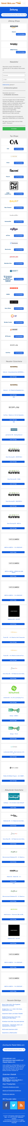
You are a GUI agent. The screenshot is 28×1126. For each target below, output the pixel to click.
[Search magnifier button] (25, 15)
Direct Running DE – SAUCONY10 (14, 501)
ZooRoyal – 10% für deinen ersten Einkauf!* (14, 802)
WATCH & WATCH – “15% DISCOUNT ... (13, 547)
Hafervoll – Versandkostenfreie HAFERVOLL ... (14, 372)
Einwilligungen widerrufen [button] (9, 1094)
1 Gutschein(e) (19, 249)
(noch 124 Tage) (13, 461)
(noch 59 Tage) (13, 624)
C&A (8, 148)
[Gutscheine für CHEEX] (14, 288)
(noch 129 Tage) (13, 376)
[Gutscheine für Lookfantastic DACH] (14, 746)
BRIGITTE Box (14, 49)
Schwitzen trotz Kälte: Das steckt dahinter (13, 1021)
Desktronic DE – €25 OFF (14, 619)
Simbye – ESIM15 (14, 715)
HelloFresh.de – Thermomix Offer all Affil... (14, 914)
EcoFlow (8, 352)
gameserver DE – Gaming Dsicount (14, 435)
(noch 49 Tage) (13, 919)
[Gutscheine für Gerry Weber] (14, 302)
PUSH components (8, 193)
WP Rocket (8, 336)
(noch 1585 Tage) (13, 419)
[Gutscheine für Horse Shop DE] (14, 668)
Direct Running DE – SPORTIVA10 (14, 457)
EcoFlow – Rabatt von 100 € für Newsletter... (14, 415)
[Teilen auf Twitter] (13, 1105)
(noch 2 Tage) (13, 807)
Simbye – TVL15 (14, 734)
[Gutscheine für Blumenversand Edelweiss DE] (14, 851)
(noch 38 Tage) (13, 862)
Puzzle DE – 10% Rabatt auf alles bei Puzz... (13, 655)
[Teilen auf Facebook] (6, 1105)
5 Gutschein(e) (19, 294)
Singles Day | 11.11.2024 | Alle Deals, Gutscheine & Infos (12, 1009)
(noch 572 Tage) (13, 738)
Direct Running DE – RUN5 (14, 479)
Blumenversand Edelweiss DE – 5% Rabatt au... (14, 857)
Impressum (14, 1118)
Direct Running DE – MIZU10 (14, 523)
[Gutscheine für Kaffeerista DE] (14, 815)
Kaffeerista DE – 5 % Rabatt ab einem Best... (13, 821)
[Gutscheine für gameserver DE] (14, 429)
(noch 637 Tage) (13, 720)
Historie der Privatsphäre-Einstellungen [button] (12, 1090)
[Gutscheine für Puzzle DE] (14, 632)
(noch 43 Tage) (13, 881)
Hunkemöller (8, 221)
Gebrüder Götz (8, 263)
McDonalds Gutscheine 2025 (10, 1029)
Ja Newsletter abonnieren (11, 95)
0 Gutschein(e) (21, 34)
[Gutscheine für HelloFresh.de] (14, 909)
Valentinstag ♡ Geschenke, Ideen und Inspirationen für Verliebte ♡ (12, 1025)
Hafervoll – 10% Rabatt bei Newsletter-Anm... (14, 390)
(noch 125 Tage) (13, 439)
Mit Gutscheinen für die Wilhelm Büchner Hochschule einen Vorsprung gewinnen (8, 278)
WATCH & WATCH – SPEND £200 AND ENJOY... (14, 572)
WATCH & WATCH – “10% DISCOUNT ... (13, 595)
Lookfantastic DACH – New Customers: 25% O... (14, 752)
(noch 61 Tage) (13, 552)
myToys (8, 235)
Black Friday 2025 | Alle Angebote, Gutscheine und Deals (11, 1005)
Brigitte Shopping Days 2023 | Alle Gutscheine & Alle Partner (11, 1017)
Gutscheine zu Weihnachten (9, 1033)
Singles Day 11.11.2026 (17, 1121)
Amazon (14, 32)
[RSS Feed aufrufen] (21, 1105)
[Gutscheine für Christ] (14, 156)
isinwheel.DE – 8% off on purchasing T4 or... (14, 697)
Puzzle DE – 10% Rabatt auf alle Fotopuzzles (14, 637)
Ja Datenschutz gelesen (10, 88)
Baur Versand (8, 207)
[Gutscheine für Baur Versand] (14, 201)
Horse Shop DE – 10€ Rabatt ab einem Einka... (14, 673)
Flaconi (8, 176)
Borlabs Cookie (8, 322)
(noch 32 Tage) (13, 678)
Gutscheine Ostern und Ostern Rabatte (12, 1013)
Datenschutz (6, 85)
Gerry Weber (8, 308)
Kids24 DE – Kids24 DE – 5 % (14, 876)
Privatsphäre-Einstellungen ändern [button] (11, 1087)
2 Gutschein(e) (19, 194)
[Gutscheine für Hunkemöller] (14, 215)
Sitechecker (8, 249)
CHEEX (8, 294)
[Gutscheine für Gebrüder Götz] (14, 257)
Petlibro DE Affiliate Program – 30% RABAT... (14, 776)
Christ (7, 162)
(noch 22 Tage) (13, 825)
